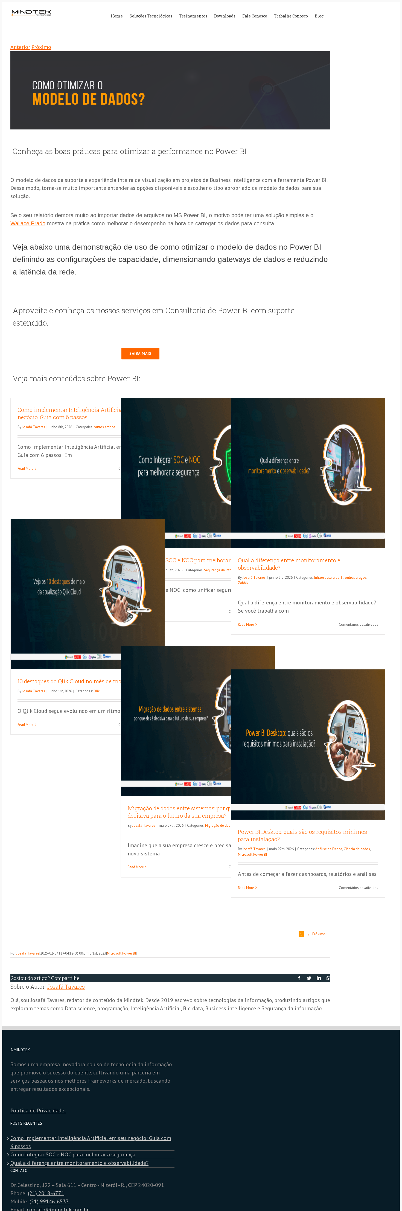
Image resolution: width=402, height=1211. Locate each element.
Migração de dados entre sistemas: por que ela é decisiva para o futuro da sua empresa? (188, 812)
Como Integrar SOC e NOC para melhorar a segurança (195, 560)
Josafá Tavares (33, 427)
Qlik (97, 691)
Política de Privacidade (38, 1110)
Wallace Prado (27, 223)
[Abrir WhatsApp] (388, 1197)
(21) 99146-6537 (50, 1201)
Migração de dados (219, 825)
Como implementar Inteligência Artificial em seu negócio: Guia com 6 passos (80, 413)
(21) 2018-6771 (46, 1193)
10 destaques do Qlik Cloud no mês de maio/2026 (79, 681)
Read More (26, 468)
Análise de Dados (328, 849)
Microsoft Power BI (252, 854)
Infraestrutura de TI (328, 577)
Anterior (20, 47)
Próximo (41, 47)
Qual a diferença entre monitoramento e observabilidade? (79, 1162)
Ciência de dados (357, 849)
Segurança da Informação (223, 570)
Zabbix (243, 583)
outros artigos (104, 427)
